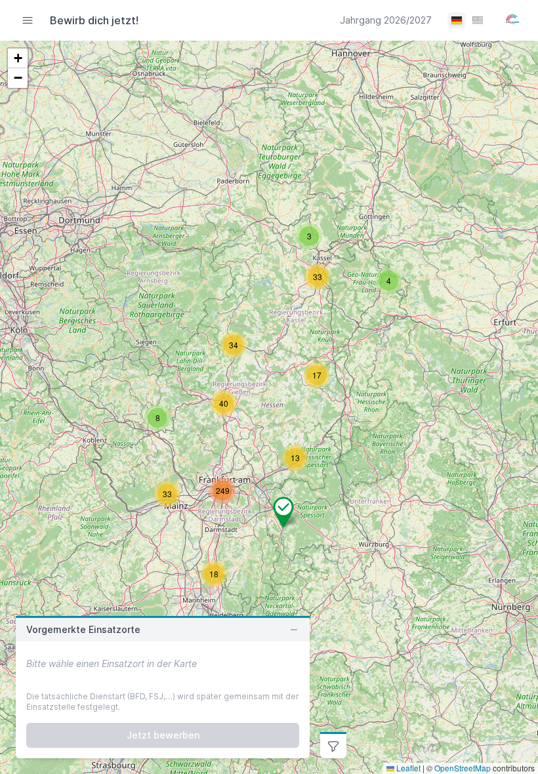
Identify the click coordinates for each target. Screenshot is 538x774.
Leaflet (407, 767)
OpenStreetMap (462, 767)
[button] (233, 345)
